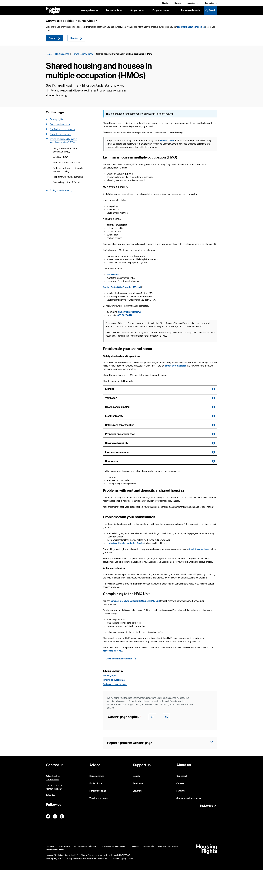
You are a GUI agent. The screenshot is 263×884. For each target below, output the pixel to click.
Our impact (181, 776)
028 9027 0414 (124, 315)
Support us (135, 10)
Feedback (50, 846)
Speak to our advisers (198, 549)
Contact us (209, 3)
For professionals (160, 10)
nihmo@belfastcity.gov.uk (130, 312)
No (166, 717)
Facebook (62, 816)
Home (49, 54)
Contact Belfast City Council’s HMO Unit (122, 287)
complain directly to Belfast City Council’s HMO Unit (135, 601)
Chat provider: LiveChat (168, 846)
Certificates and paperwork (62, 129)
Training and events (190, 10)
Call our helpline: (53, 776)
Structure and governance (188, 798)
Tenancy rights (56, 119)
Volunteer (137, 791)
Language (135, 846)
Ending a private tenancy (61, 190)
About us (191, 3)
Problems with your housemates (68, 177)
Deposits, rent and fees (60, 134)
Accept (52, 38)
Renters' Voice (167, 140)
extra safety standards (175, 365)
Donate (178, 3)
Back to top (206, 805)
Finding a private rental (60, 124)
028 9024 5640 (52, 779)
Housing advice (87, 10)
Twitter (48, 816)
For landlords (112, 10)
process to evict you (112, 650)
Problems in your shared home (67, 162)
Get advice (50, 795)
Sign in (165, 3)
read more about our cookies (191, 27)
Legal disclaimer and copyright (113, 846)
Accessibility (148, 846)
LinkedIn (55, 816)
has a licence (113, 274)
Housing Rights (53, 10)
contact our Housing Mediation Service (125, 543)
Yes (152, 717)
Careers (180, 783)
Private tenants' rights (83, 54)
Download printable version (119, 658)
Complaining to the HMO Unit (66, 182)
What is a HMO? (60, 157)
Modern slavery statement (85, 846)
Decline (74, 38)
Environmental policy (55, 850)
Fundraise (138, 783)
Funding (180, 791)
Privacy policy (64, 846)
